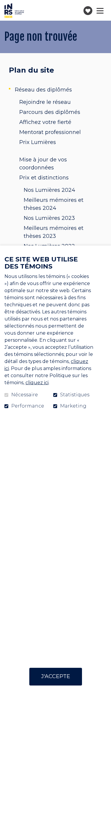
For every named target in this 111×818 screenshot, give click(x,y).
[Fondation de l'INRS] (14, 10)
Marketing (73, 406)
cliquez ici (37, 382)
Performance (27, 406)
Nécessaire (24, 394)
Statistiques (74, 394)
